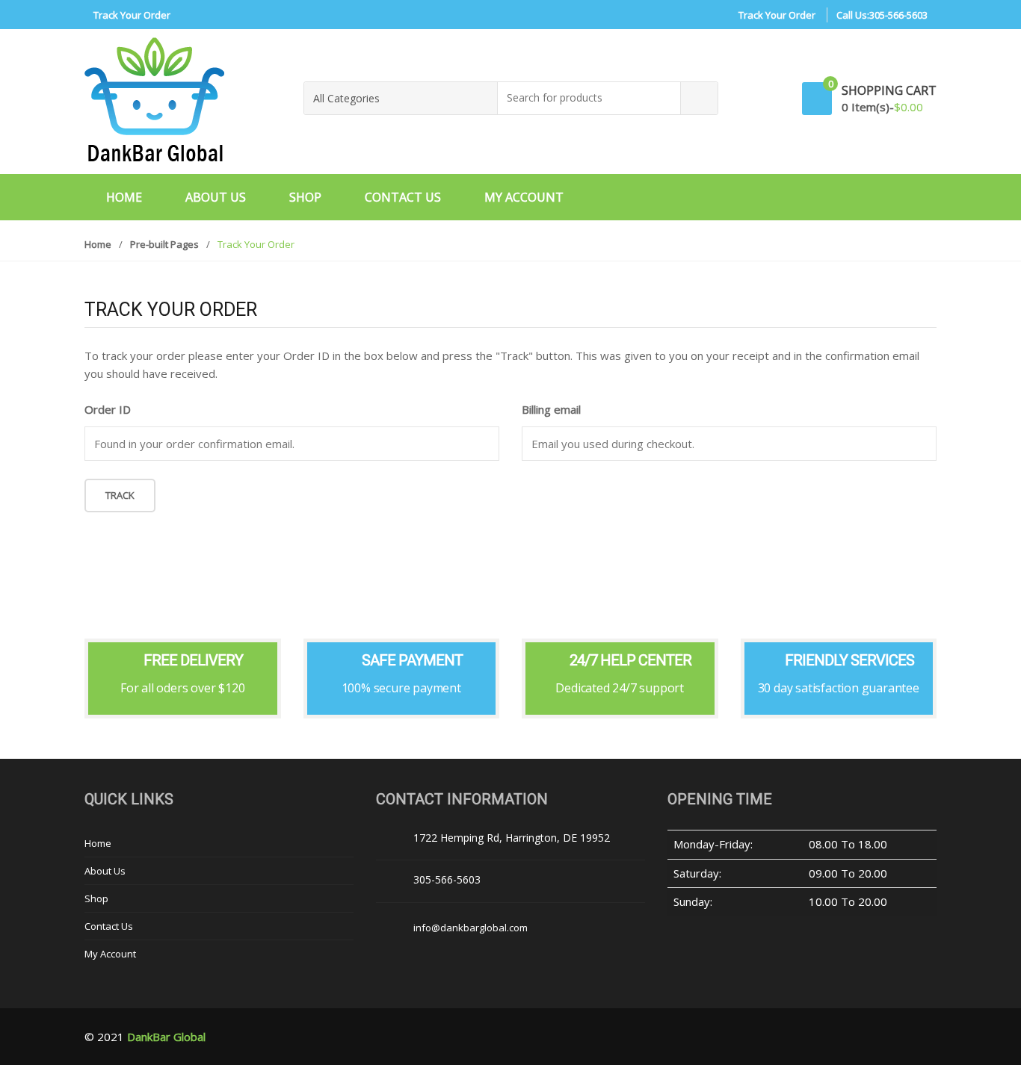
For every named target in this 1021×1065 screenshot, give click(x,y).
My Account (524, 197)
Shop (305, 197)
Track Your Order (131, 15)
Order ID (107, 409)
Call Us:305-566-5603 (882, 15)
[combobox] (589, 98)
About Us (215, 197)
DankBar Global (166, 1036)
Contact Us (403, 197)
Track (120, 495)
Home (124, 197)
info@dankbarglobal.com (470, 927)
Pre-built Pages (164, 244)
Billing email (551, 409)
